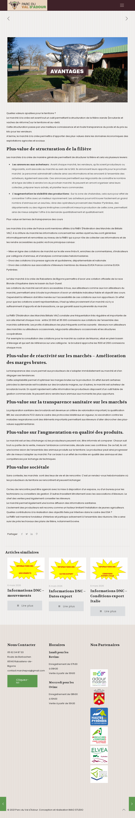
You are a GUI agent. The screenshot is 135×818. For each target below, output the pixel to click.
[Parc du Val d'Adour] (27, 5)
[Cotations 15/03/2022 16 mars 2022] (132, 804)
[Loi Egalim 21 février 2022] (3, 804)
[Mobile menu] (122, 5)
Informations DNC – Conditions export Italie (108, 596)
